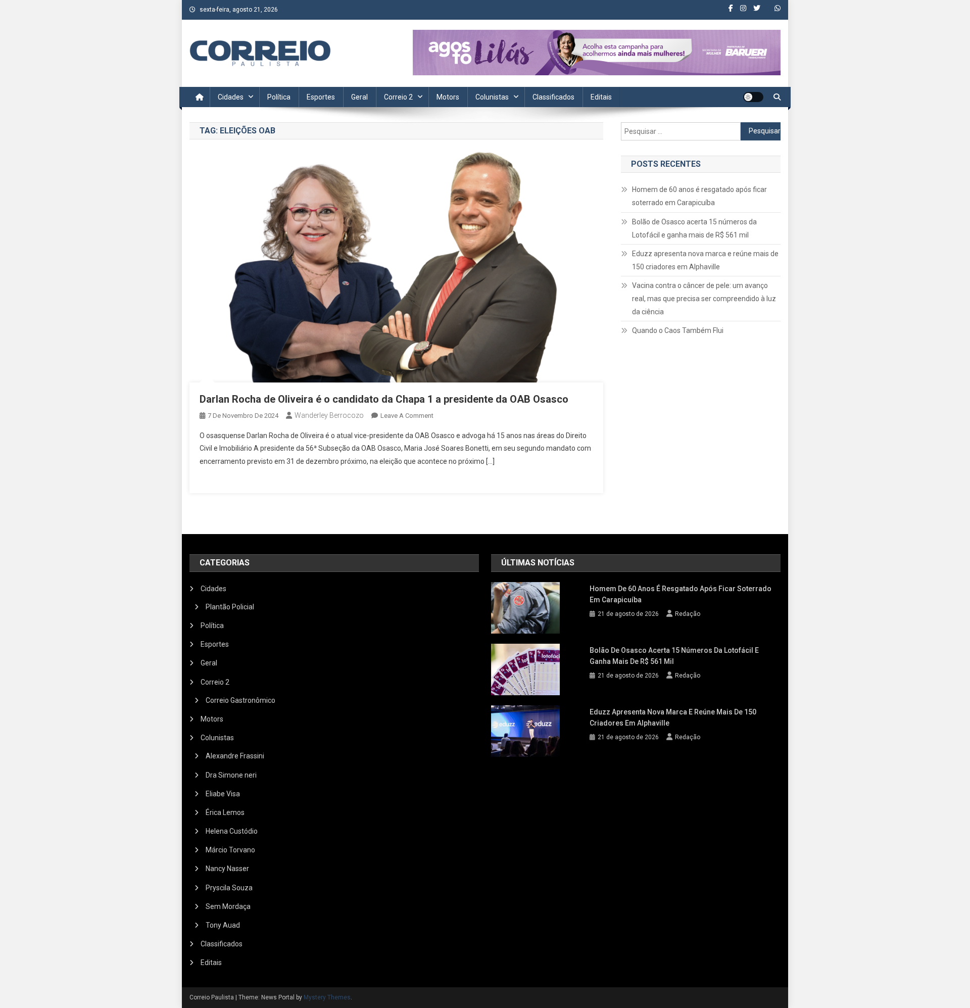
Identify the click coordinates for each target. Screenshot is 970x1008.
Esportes (321, 97)
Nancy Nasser (227, 869)
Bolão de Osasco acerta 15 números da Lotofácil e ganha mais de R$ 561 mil (694, 228)
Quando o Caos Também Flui (677, 330)
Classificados (553, 97)
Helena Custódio (232, 831)
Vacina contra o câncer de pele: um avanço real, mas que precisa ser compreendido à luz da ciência (704, 298)
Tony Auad (223, 925)
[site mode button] (753, 97)
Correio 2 (398, 97)
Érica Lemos (225, 812)
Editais (601, 97)
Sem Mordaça (228, 906)
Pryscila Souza (229, 888)
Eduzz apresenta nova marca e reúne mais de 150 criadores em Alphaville (705, 260)
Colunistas (492, 97)
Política (278, 97)
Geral (359, 97)
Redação (687, 613)
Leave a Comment (406, 415)
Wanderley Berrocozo (329, 415)
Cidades (231, 97)
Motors (448, 97)
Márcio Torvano (230, 850)
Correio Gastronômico (240, 700)
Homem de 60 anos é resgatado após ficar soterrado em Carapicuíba (699, 196)
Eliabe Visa (223, 794)
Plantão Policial (230, 607)
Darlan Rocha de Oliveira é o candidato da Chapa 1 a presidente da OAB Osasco (384, 399)
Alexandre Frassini (235, 756)
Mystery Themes (327, 997)
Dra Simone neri (231, 775)
